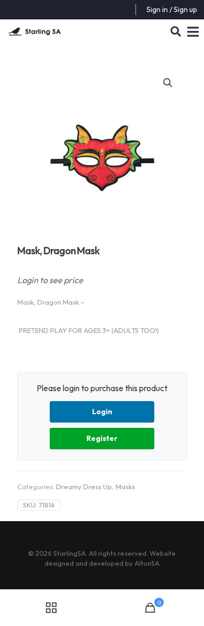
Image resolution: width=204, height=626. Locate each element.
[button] (168, 82)
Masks (125, 486)
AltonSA (147, 563)
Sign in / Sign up (171, 9)
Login (102, 411)
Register (102, 438)
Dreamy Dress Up (84, 486)
